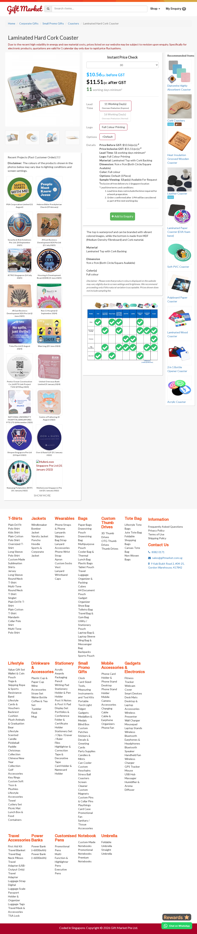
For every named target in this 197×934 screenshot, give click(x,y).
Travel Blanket (16, 850)
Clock (81, 678)
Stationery (64, 663)
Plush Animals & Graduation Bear (16, 723)
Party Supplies (86, 751)
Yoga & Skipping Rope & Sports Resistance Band (16, 688)
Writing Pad (62, 685)
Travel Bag (14, 854)
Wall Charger (132, 720)
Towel (12, 800)
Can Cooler (85, 762)
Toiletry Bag (85, 609)
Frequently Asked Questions (165, 526)
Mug (34, 716)
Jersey (12, 571)
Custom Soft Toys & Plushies (15, 785)
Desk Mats (131, 697)
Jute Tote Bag (133, 532)
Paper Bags (85, 524)
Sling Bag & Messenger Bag (85, 644)
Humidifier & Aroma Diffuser (132, 785)
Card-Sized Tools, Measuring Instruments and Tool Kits (86, 689)
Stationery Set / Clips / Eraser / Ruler (63, 734)
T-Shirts (15, 519)
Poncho (36, 540)
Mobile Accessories (112, 666)
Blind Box (83, 724)
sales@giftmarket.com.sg (166, 557)
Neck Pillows (15, 857)
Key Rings (14, 777)
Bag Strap (61, 540)
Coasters (73, 23)
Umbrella (109, 836)
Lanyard (59, 571)
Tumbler (36, 708)
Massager (130, 778)
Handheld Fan (133, 755)
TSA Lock (14, 915)
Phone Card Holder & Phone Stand (109, 677)
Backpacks (84, 651)
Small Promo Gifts (53, 23)
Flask (34, 712)
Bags (83, 519)
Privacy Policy (156, 530)
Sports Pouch (86, 655)
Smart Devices (133, 693)
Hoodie (35, 544)
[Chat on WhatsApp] (176, 925)
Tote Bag (133, 519)
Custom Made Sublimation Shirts (16, 563)
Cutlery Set (15, 804)
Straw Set (37, 693)
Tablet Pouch (86, 567)
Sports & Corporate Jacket (37, 551)
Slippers (59, 536)
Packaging (61, 677)
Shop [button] (154, 9)
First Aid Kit (15, 846)
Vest (58, 567)
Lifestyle (16, 663)
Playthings (84, 805)
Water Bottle (39, 697)
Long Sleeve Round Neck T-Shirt (15, 578)
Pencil (58, 681)
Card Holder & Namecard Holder (63, 769)
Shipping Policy (157, 538)
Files (57, 742)
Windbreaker (39, 524)
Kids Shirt (14, 532)
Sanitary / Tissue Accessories (85, 824)
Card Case (84, 809)
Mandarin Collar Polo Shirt (14, 620)
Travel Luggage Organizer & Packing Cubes (85, 578)
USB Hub (130, 774)
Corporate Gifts (28, 23)
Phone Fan (107, 727)
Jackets (38, 519)
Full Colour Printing (113, 127)
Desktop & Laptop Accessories (132, 704)
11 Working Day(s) (115, 105)
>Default (107, 136)
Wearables (64, 519)
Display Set (61, 708)
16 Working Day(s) (115, 116)
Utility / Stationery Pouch (84, 624)
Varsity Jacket (39, 536)
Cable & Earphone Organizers (108, 719)
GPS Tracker (132, 766)
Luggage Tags (16, 904)
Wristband (61, 574)
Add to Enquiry (123, 216)
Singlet (12, 597)
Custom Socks (63, 563)
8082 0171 (157, 552)
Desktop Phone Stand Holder (109, 689)
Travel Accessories (19, 838)
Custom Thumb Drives (108, 523)
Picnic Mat (14, 808)
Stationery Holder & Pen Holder (63, 692)
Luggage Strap (17, 881)
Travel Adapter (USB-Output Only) (17, 865)
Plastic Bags (85, 563)
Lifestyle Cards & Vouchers (14, 704)
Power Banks (37, 838)
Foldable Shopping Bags (130, 540)
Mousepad (131, 724)
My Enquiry (175, 9)
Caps (58, 578)
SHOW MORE (42, 495)
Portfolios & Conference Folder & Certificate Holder (62, 719)
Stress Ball (84, 774)
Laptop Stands (133, 728)
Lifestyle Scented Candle (13, 734)
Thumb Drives (109, 548)
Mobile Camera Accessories (108, 700)
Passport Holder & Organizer (14, 896)
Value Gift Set (16, 669)
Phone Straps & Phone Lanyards (63, 528)
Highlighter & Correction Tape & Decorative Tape (63, 754)
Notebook (87, 836)
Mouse (129, 770)
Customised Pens (66, 838)
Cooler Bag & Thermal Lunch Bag (86, 555)
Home (11, 23)
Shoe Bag (83, 605)
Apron (58, 559)
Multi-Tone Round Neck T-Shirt (15, 590)
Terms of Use (156, 534)
